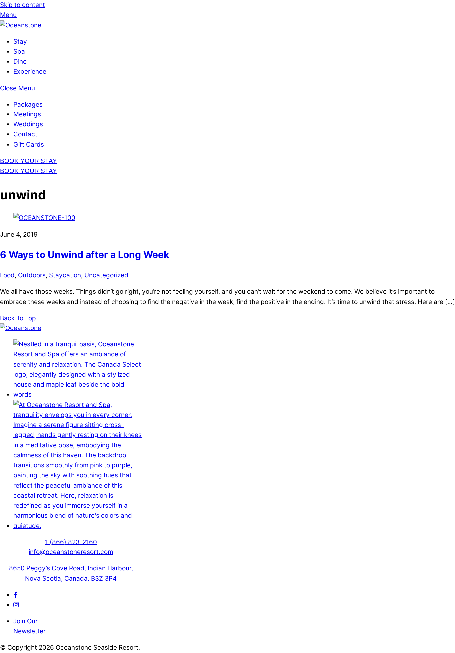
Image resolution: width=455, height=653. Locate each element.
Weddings (28, 124)
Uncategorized (106, 275)
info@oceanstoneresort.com (71, 552)
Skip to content (22, 5)
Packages (28, 104)
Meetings (27, 114)
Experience (29, 71)
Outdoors (32, 275)
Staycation (65, 275)
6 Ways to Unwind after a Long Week (84, 254)
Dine (20, 61)
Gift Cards (28, 144)
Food (7, 275)
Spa (19, 51)
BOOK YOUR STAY (28, 160)
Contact (25, 134)
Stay (20, 41)
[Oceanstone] (20, 25)
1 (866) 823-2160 (71, 542)
